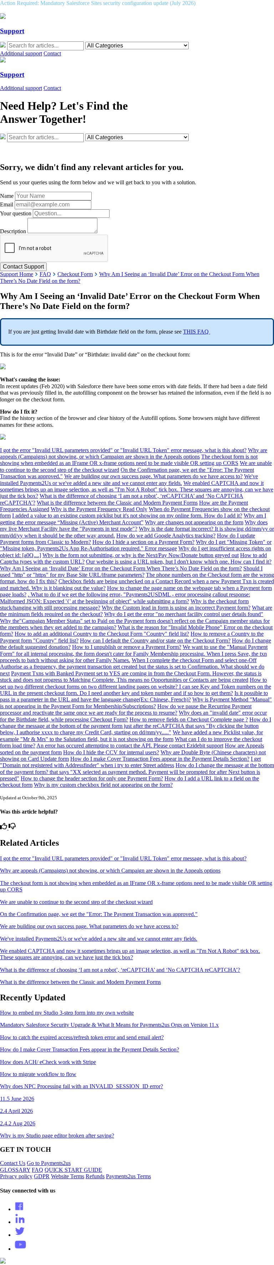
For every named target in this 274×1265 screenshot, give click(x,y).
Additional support (21, 53)
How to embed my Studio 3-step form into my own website (67, 1013)
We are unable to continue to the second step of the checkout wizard (76, 902)
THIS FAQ (196, 332)
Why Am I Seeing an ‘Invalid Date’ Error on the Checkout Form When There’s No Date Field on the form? (121, 568)
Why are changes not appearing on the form (194, 522)
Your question (15, 213)
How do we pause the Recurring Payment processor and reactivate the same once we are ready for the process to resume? (126, 709)
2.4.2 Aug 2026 (17, 1123)
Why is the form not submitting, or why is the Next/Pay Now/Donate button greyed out (140, 555)
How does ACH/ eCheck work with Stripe (48, 1062)
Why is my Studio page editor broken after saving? (57, 1135)
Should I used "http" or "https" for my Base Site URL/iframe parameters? (131, 571)
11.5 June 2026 (17, 1099)
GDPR (42, 1176)
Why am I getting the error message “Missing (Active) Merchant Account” (133, 518)
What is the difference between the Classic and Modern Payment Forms (117, 503)
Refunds (95, 1176)
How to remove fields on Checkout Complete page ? (189, 719)
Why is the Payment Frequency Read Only (99, 509)
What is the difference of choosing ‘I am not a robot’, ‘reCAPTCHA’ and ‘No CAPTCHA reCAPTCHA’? (120, 970)
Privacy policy (16, 1176)
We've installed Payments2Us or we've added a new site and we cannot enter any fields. (129, 479)
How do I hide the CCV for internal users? (111, 752)
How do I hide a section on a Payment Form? (143, 542)
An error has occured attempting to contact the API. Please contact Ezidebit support (129, 745)
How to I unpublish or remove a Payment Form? (126, 647)
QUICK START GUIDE (73, 1170)
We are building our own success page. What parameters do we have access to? (153, 476)
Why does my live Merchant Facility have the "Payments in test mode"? (134, 525)
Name (7, 196)
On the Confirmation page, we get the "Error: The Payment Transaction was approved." (99, 914)
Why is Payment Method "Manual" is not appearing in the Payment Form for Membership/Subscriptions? (136, 702)
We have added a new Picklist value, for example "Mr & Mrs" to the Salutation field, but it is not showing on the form (131, 735)
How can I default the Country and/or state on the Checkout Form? (155, 641)
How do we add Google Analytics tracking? (165, 535)
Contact (52, 53)
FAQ (45, 274)
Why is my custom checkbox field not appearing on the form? (103, 785)
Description (13, 231)
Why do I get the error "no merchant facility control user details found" (183, 614)
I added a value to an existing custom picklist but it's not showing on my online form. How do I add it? (127, 515)
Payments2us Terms (128, 1176)
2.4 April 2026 (16, 1111)
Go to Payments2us (49, 1163)
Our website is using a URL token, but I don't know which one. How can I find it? (179, 562)
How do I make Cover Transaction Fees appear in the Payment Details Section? (159, 759)
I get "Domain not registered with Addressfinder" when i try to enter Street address (130, 762)
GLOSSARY (15, 1170)
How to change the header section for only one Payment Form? (92, 778)
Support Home (16, 274)
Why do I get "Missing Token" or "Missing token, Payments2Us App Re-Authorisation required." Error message (136, 545)
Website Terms (67, 1176)
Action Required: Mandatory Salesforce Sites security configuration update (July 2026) (98, 3)
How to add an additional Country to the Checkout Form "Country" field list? (102, 634)
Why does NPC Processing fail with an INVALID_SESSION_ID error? (81, 1086)
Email (6, 204)
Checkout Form (75, 274)
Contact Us (12, 1163)
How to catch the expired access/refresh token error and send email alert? (82, 1037)
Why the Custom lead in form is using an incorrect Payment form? (176, 608)
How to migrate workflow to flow (38, 1074)
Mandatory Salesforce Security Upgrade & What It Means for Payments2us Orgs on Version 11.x (109, 1025)
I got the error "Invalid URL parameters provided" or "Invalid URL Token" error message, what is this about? (123, 450)
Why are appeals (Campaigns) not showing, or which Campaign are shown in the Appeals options (133, 453)
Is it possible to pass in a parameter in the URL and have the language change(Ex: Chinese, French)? (134, 696)
